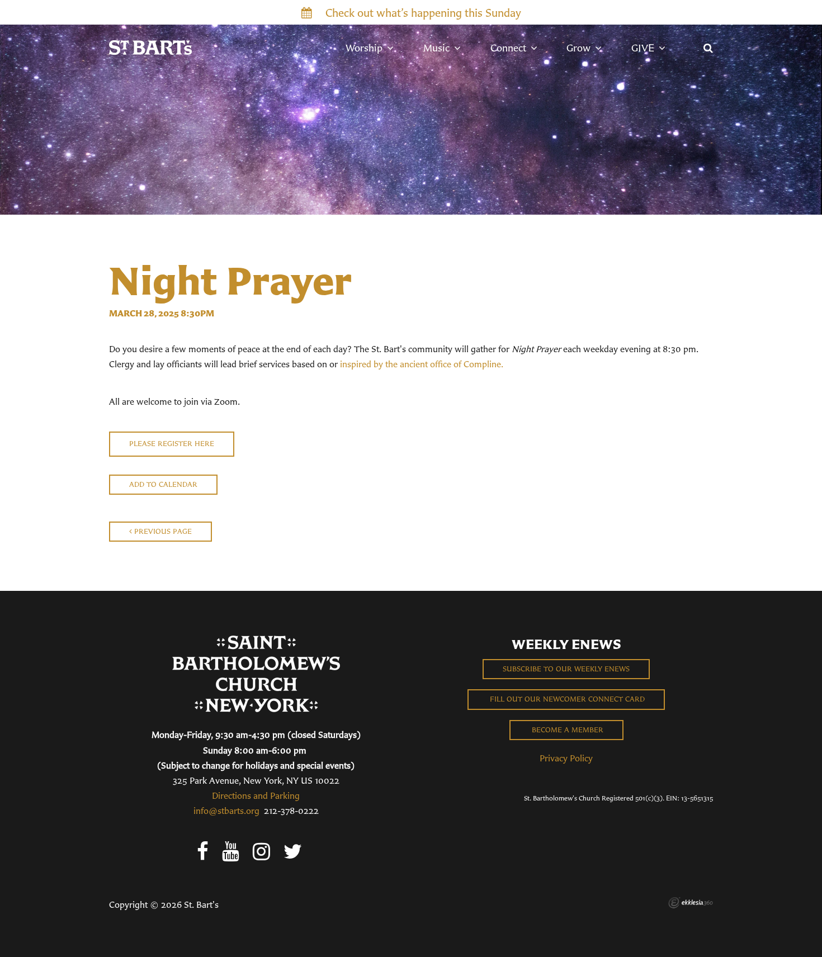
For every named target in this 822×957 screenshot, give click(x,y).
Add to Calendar (163, 484)
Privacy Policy (566, 758)
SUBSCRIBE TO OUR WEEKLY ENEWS (566, 669)
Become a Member (566, 730)
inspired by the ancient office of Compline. (421, 363)
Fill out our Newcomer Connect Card (566, 699)
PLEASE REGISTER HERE (171, 443)
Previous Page (162, 531)
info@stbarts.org (226, 810)
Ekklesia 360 (690, 902)
